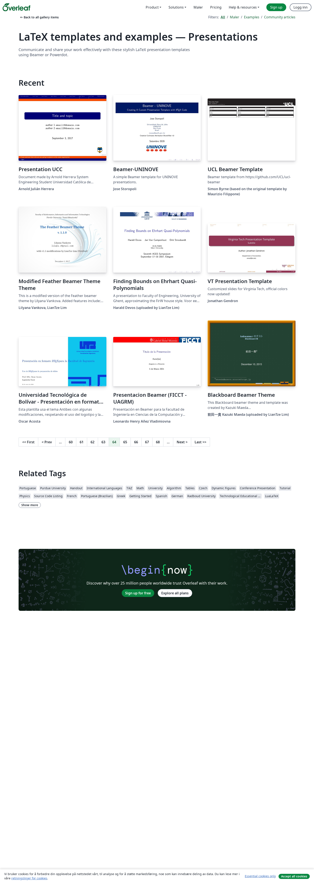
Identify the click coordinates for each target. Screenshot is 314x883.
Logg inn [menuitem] (300, 7)
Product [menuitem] (152, 7)
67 (147, 442)
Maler (234, 17)
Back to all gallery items (39, 17)
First (28, 442)
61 (82, 442)
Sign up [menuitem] (276, 7)
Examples (251, 17)
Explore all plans (175, 593)
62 (92, 442)
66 (136, 442)
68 (158, 442)
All (223, 17)
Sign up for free (138, 593)
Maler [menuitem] (198, 7)
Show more (29, 505)
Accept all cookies (294, 876)
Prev (47, 442)
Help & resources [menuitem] (243, 7)
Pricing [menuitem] (216, 7)
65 (125, 442)
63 (103, 442)
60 (71, 442)
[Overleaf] (16, 7)
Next (182, 442)
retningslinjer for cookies (29, 878)
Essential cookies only (260, 876)
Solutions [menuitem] (176, 7)
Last (200, 442)
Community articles (279, 17)
